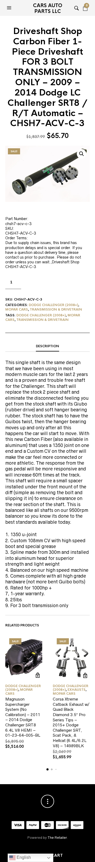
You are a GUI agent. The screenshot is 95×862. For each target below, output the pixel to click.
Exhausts (77, 690)
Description (47, 346)
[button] (10, 8)
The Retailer (57, 838)
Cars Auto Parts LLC (47, 8)
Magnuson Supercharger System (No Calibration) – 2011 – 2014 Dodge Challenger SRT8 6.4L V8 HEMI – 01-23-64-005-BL (22, 717)
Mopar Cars (16, 309)
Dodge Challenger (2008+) (53, 305)
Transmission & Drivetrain (56, 309)
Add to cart (37, 675)
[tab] (47, 346)
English (23, 857)
